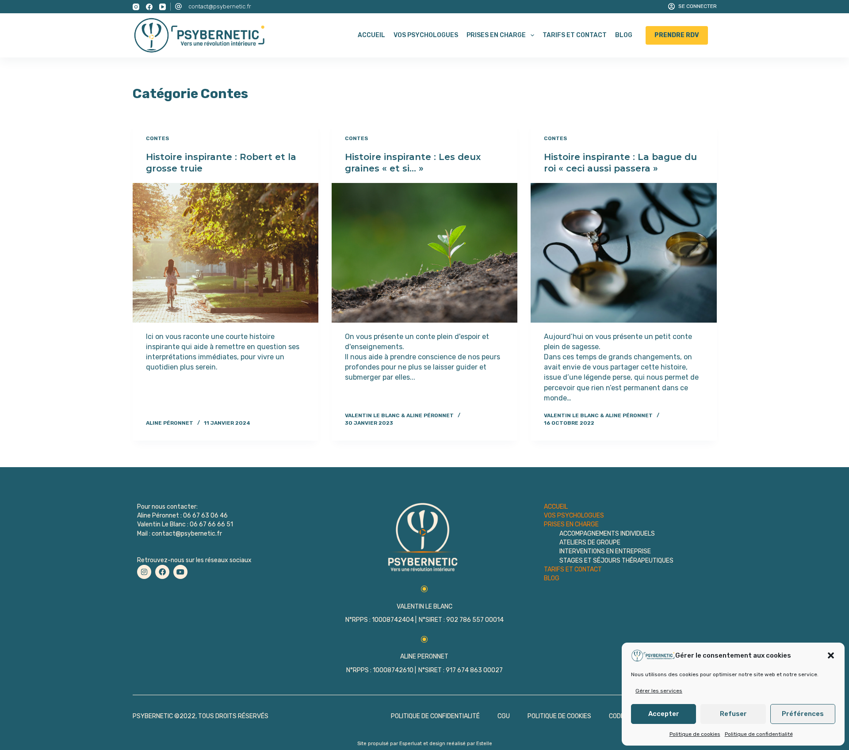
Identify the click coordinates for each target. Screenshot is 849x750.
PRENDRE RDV (676, 35)
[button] (830, 655)
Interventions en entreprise (605, 551)
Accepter (663, 714)
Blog (623, 35)
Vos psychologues (426, 35)
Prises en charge (496, 35)
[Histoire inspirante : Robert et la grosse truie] (225, 252)
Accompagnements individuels (607, 533)
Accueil (371, 35)
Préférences (803, 714)
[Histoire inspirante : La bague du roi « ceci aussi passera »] (623, 252)
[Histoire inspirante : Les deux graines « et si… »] (424, 252)
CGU (503, 716)
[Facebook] (149, 7)
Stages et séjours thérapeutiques (616, 560)
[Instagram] (136, 7)
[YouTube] (162, 7)
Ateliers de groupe (589, 542)
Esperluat (410, 743)
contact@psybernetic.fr (219, 6)
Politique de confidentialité (759, 734)
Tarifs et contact (575, 35)
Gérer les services (658, 691)
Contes (157, 138)
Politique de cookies (694, 734)
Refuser (733, 714)
